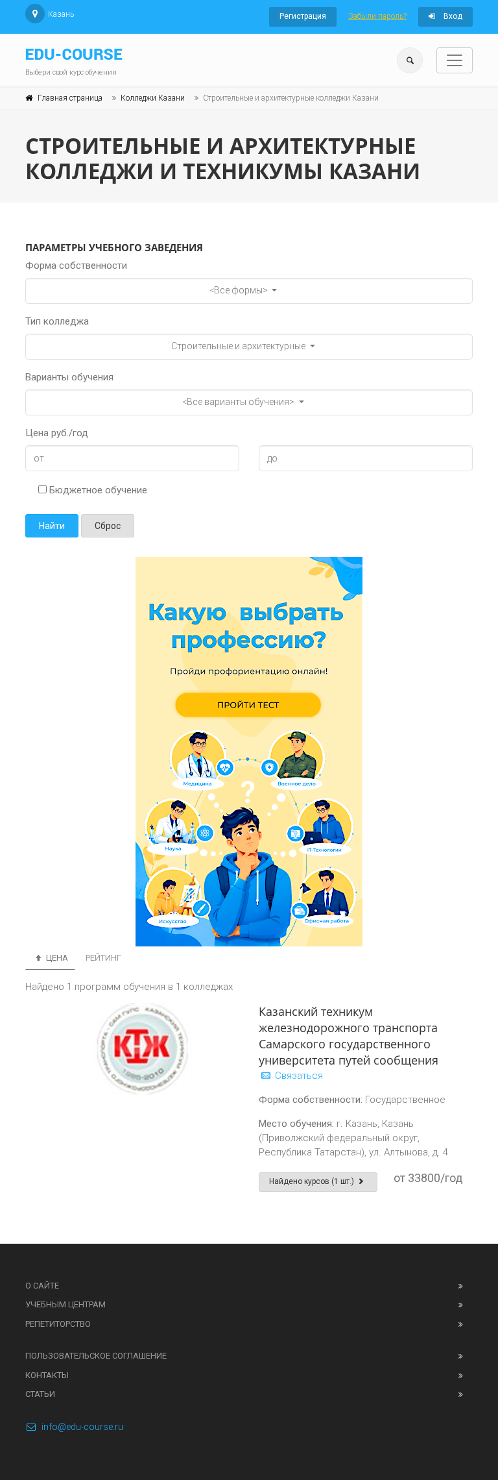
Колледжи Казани (153, 98)
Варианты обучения (69, 377)
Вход (452, 16)
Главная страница (70, 98)
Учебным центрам (65, 1304)
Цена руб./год (56, 433)
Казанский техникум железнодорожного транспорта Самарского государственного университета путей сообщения (348, 1036)
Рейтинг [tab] (103, 958)
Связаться (297, 1075)
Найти (52, 526)
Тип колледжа (57, 321)
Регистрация (302, 16)
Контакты (47, 1375)
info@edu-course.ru (82, 1427)
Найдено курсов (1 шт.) (312, 1181)
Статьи (40, 1394)
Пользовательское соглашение (96, 1356)
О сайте (42, 1285)
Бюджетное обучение (97, 490)
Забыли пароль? (377, 16)
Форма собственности (76, 265)
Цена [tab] (56, 958)
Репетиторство (58, 1324)
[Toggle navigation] (454, 60)
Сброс (108, 526)
